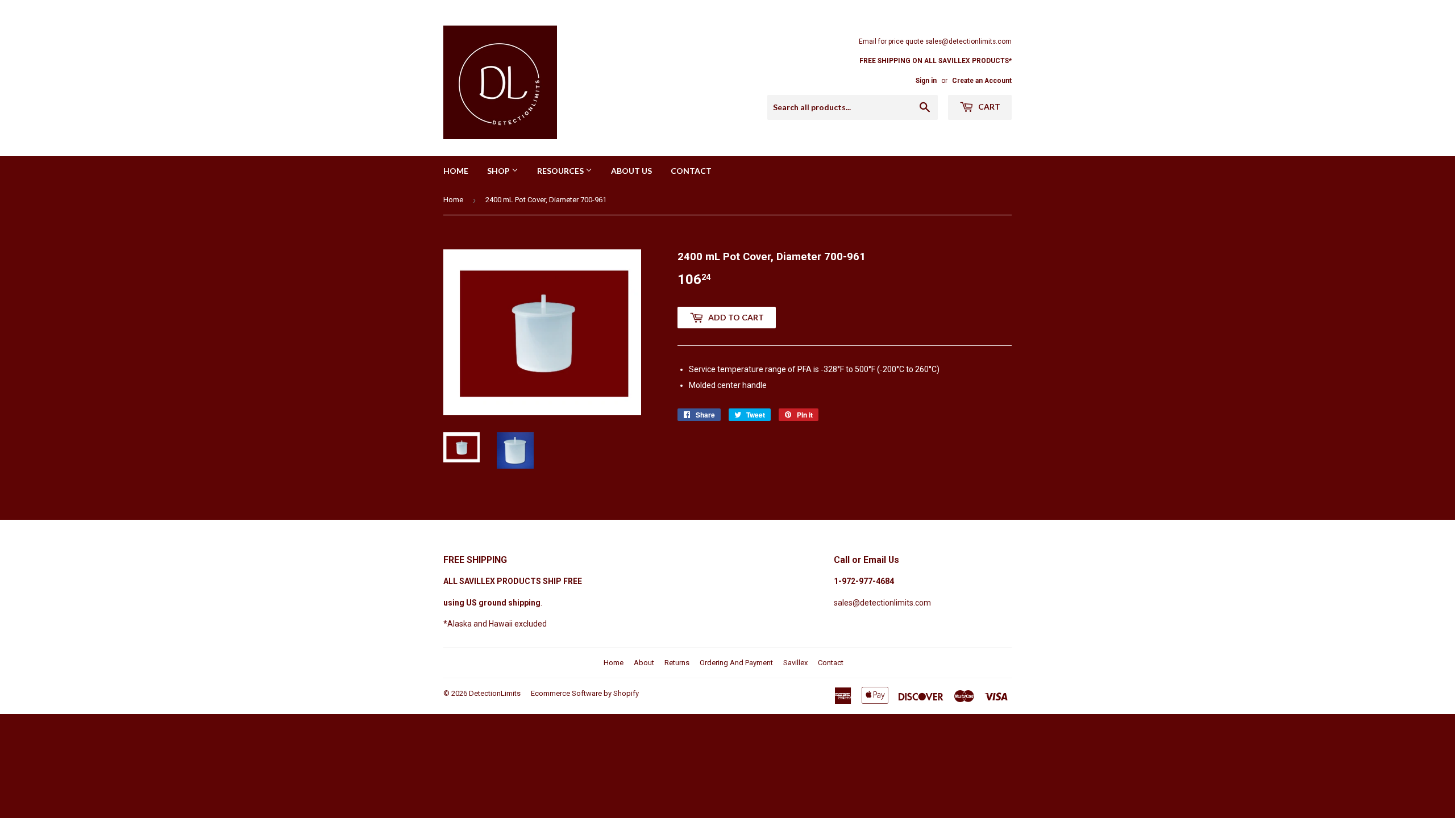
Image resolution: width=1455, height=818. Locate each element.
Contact (691, 171)
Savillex (795, 662)
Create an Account (982, 81)
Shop (499, 171)
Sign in (926, 81)
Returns (676, 662)
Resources (561, 171)
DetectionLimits (495, 693)
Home (455, 171)
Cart (988, 106)
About (644, 662)
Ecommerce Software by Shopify (585, 693)
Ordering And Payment (736, 662)
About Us (631, 171)
